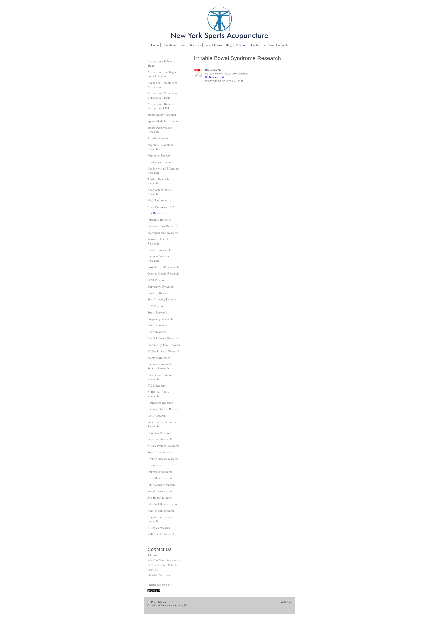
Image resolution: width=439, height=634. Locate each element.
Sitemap (162, 602)
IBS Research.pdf (214, 77)
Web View (286, 602)
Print (154, 602)
